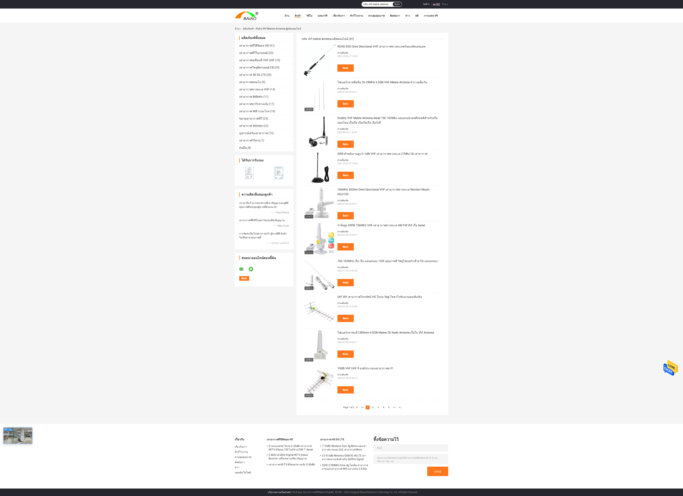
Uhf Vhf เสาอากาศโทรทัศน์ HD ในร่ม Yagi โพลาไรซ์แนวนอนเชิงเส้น (379, 297)
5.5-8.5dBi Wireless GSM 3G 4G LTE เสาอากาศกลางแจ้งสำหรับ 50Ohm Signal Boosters (344, 458)
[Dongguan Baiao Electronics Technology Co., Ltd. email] (243, 269)
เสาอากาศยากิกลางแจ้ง (253, 104)
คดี (417, 15)
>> (394, 407)
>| (400, 407)
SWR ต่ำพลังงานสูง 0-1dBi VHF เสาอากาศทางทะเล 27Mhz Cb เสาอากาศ (382, 153)
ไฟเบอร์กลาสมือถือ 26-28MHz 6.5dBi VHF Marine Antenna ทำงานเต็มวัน (382, 82)
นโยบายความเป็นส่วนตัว (279, 492)
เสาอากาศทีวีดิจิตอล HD (254, 45)
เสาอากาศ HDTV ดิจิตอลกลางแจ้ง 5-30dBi (292, 464)
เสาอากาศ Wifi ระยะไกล (254, 111)
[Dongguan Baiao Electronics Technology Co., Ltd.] (254, 15)
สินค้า (298, 15)
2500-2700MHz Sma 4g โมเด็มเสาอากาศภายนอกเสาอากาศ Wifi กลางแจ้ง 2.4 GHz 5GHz (345, 467)
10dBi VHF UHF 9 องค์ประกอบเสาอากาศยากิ (365, 368)
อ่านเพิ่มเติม (342, 53)
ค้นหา (397, 4)
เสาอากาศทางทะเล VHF (254, 89)
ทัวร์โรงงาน (356, 15)
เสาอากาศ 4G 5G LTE (252, 74)
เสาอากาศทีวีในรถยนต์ (253, 53)
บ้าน (287, 15)
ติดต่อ (345, 68)
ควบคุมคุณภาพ (376, 15)
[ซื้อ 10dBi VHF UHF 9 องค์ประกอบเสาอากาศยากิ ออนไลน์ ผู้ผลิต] (320, 382)
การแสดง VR (431, 15)
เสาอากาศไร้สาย (249, 140)
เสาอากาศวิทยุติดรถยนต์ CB (256, 67)
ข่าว (407, 15)
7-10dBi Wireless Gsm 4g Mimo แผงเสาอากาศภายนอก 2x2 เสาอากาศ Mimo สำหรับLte (344, 448)
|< (357, 407)
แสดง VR (322, 15)
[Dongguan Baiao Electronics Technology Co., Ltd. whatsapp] (253, 269)
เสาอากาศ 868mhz (251, 96)
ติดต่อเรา (395, 15)
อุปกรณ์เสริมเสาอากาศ (253, 133)
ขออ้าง (426, 4)
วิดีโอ (309, 15)
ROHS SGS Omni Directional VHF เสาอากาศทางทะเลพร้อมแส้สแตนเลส (381, 46)
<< (362, 407)
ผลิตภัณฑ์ (248, 28)
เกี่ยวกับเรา (339, 15)
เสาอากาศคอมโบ (250, 82)
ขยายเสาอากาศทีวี (250, 118)
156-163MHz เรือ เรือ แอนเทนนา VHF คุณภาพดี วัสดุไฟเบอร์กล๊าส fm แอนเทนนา (387, 261)
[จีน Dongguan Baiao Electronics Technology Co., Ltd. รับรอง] (249, 172)
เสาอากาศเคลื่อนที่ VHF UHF (256, 60)
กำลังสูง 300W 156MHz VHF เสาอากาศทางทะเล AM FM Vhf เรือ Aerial (381, 225)
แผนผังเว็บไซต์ (243, 472)
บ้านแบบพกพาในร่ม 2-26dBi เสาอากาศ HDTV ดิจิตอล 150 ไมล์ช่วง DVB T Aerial (291, 448)
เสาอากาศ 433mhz (251, 126)
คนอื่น (243, 147)
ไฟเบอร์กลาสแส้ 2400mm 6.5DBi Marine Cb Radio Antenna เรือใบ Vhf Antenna (385, 332)
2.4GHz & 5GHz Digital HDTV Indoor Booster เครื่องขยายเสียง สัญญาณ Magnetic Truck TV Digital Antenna (289, 457)
